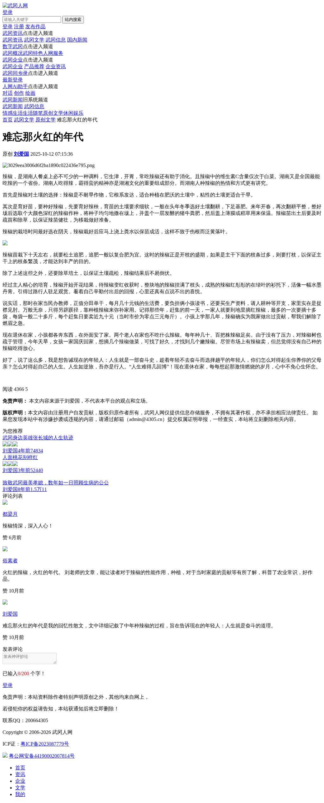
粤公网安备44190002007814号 (42, 756)
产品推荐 (34, 66)
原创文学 (53, 113)
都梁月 (10, 514)
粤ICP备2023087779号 (45, 744)
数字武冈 (13, 46)
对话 (8, 93)
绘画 (30, 93)
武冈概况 (13, 53)
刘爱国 (10, 614)
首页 (8, 119)
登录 (8, 685)
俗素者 (10, 560)
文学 (20, 787)
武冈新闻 (13, 99)
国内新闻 (77, 39)
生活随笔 (33, 113)
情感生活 (13, 113)
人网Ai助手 (15, 86)
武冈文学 (34, 39)
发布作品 (35, 26)
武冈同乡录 (15, 73)
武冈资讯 (13, 33)
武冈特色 (33, 53)
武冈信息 (56, 39)
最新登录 (13, 79)
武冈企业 (13, 59)
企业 (20, 781)
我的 (20, 794)
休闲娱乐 (73, 113)
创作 (19, 93)
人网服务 (53, 53)
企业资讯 (56, 66)
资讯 (20, 774)
